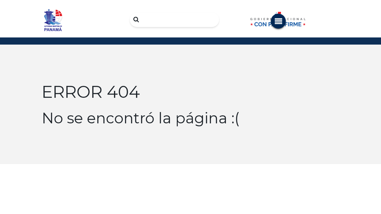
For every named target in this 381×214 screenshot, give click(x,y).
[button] (278, 21)
